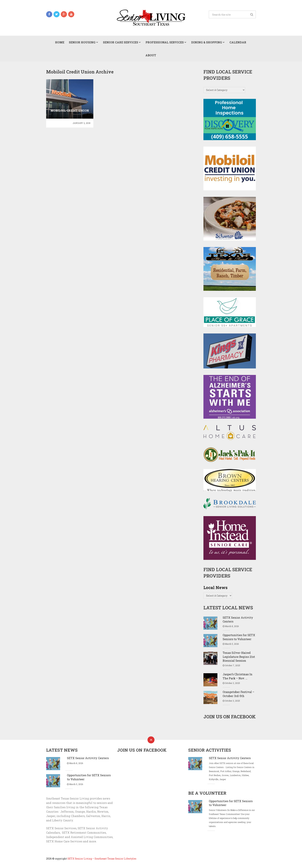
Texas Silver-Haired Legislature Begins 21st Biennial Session (239, 656)
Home (59, 42)
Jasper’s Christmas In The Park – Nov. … (237, 676)
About (150, 55)
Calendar (237, 42)
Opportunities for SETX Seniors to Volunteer (239, 637)
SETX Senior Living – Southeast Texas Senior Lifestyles (101, 858)
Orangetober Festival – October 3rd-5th (238, 694)
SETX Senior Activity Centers (238, 619)
